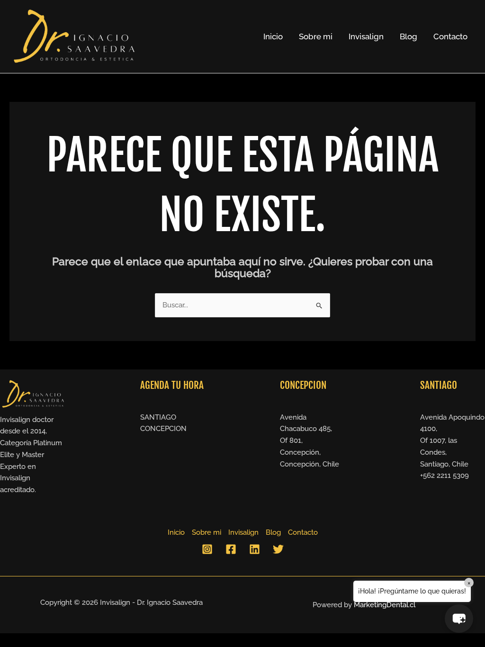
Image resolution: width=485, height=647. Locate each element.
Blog (408, 36)
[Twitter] (278, 549)
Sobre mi (315, 36)
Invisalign (366, 36)
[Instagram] (207, 549)
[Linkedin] (254, 549)
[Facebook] (230, 549)
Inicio (273, 36)
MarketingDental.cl (384, 605)
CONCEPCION (163, 428)
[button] (459, 618)
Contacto (450, 36)
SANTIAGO (158, 417)
